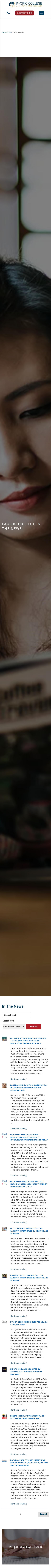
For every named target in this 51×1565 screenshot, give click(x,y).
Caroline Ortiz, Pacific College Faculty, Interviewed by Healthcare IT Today (29, 1277)
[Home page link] (25, 4)
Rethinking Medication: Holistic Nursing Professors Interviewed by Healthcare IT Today (28, 1184)
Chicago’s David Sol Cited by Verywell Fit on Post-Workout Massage (26, 1371)
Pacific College (7, 32)
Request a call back (25, 1547)
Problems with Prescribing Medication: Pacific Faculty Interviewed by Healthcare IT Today (29, 1137)
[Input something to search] (17, 1015)
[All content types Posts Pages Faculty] (14, 1026)
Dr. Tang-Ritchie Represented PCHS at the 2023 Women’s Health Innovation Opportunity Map (28, 1040)
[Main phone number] (8, 13)
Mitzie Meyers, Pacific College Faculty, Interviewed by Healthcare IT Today (29, 1231)
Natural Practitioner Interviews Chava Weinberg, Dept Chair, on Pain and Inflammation (29, 1462)
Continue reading (18, 1079)
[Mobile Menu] (41, 13)
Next (43, 1514)
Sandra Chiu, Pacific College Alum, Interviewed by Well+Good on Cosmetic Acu (28, 1087)
